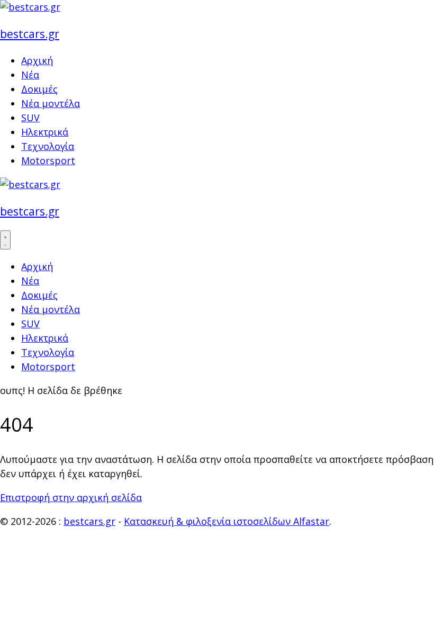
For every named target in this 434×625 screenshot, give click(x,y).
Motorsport (48, 160)
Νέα (30, 74)
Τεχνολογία (47, 146)
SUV (30, 117)
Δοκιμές (39, 89)
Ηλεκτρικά (44, 132)
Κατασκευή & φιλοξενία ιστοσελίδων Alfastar (226, 521)
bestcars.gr (29, 33)
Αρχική (37, 60)
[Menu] (5, 239)
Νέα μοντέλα (50, 103)
